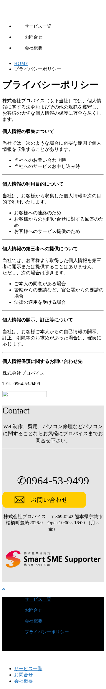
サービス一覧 (38, 26)
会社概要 (33, 48)
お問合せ (33, 37)
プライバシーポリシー (47, 632)
